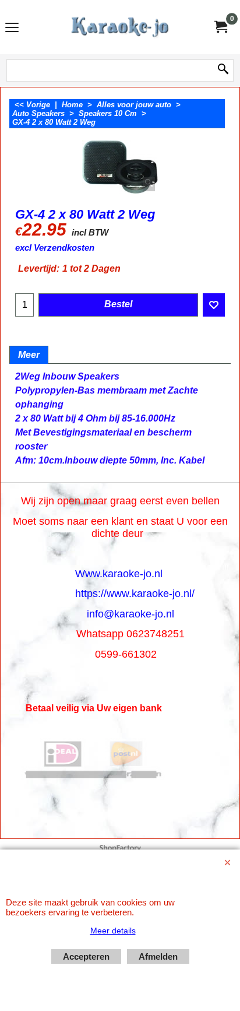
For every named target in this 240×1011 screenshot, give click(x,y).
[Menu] (12, 28)
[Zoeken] (223, 70)
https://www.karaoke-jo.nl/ (135, 593)
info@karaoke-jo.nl (130, 614)
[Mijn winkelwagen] (220, 27)
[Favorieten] (214, 305)
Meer (29, 355)
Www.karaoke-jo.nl (119, 574)
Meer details (113, 930)
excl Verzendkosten (54, 247)
